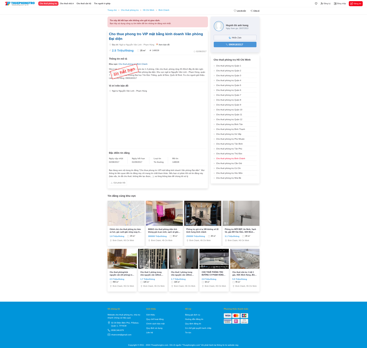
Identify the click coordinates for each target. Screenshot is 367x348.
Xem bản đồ (164, 44)
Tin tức (188, 332)
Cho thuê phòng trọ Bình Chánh (230, 158)
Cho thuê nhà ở (67, 3)
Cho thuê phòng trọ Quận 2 (228, 70)
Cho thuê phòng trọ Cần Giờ (229, 163)
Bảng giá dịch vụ (192, 315)
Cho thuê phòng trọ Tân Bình (229, 144)
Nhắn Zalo (236, 37)
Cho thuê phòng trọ (48, 3)
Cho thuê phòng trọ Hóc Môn (229, 173)
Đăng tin (357, 3)
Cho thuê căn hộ (84, 3)
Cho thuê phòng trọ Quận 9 (228, 105)
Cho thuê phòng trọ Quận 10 (229, 109)
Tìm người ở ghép (102, 3)
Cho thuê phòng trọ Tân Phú (229, 149)
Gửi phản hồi (119, 183)
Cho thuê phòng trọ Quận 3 (228, 75)
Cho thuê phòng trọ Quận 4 (228, 80)
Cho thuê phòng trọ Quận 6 (228, 90)
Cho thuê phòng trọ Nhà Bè (228, 178)
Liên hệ (149, 332)
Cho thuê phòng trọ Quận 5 (228, 85)
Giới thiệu (150, 315)
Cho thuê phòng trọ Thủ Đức (229, 153)
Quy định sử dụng (154, 328)
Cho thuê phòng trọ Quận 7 (228, 95)
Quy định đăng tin (193, 323)
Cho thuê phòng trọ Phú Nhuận (230, 139)
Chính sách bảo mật (155, 323)
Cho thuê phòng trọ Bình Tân (229, 124)
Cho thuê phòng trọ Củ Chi (228, 168)
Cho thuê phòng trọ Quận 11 (229, 114)
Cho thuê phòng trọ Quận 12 (229, 119)
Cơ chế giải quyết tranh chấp (198, 328)
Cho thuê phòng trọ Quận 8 (228, 100)
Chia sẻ (256, 11)
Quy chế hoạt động (155, 319)
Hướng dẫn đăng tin (194, 319)
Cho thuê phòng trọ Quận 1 (228, 66)
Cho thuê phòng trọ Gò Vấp (228, 134)
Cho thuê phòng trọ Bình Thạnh (230, 129)
